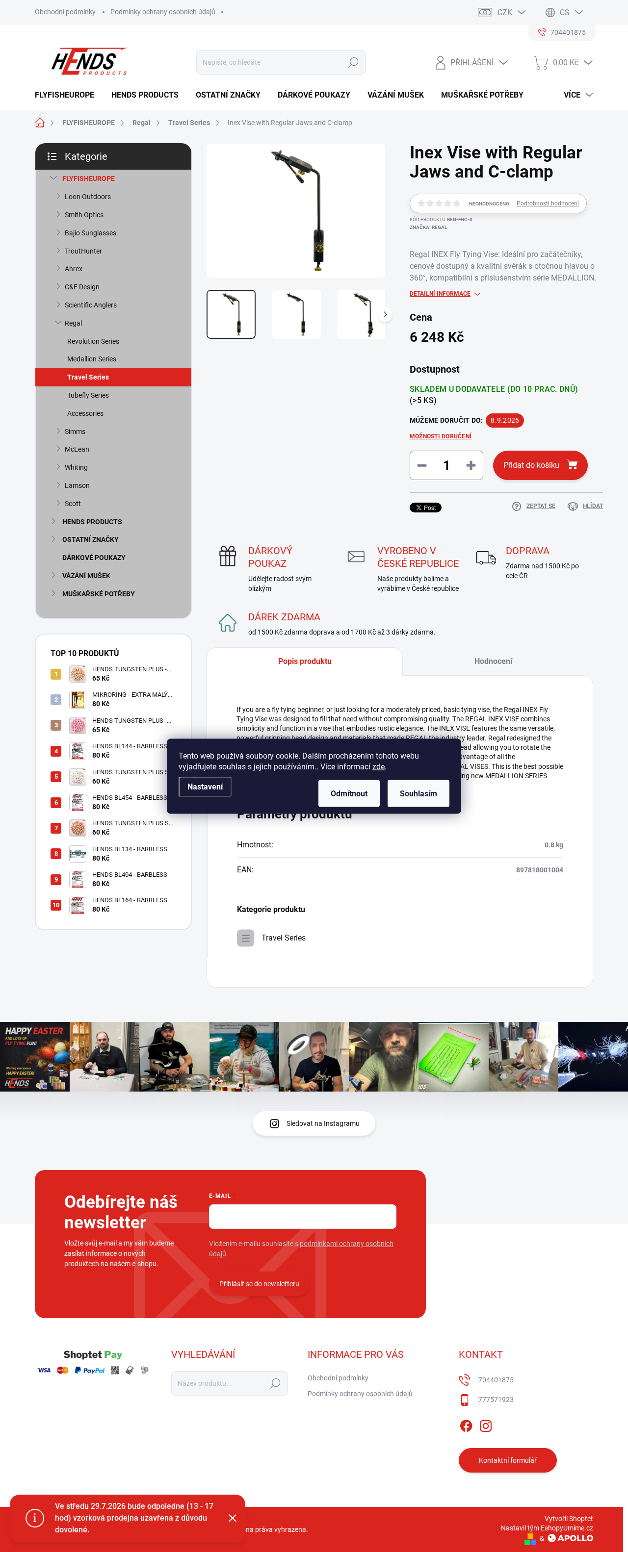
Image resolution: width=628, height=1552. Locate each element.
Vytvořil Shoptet (569, 1519)
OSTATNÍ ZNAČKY (90, 539)
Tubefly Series (88, 395)
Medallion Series (91, 359)
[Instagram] (485, 1424)
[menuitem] (68, 95)
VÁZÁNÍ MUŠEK (86, 576)
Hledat (353, 62)
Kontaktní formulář (508, 1460)
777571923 (496, 1399)
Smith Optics (84, 215)
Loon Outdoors (88, 197)
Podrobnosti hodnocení (548, 203)
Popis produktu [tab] (305, 661)
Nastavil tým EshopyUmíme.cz (547, 1528)
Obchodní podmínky (65, 12)
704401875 (496, 1380)
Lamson (77, 485)
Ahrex (73, 269)
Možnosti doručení (440, 436)
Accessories (85, 413)
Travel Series (88, 377)
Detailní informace (440, 293)
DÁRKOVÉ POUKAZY (94, 557)
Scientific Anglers (91, 305)
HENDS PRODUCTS (92, 522)
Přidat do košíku (531, 465)
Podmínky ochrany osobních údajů (162, 12)
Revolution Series (93, 341)
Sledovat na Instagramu (323, 1123)
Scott (73, 504)
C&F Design (82, 287)
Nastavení (205, 786)
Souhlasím (418, 793)
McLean (77, 449)
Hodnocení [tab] (493, 661)
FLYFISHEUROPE (88, 178)
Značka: (428, 227)
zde (378, 766)
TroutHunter (83, 251)
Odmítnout (349, 793)
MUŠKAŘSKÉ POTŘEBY (98, 594)
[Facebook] (466, 1424)
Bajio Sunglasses (90, 233)
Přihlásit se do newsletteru (259, 1284)
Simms (75, 431)
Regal (73, 323)
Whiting (76, 467)
